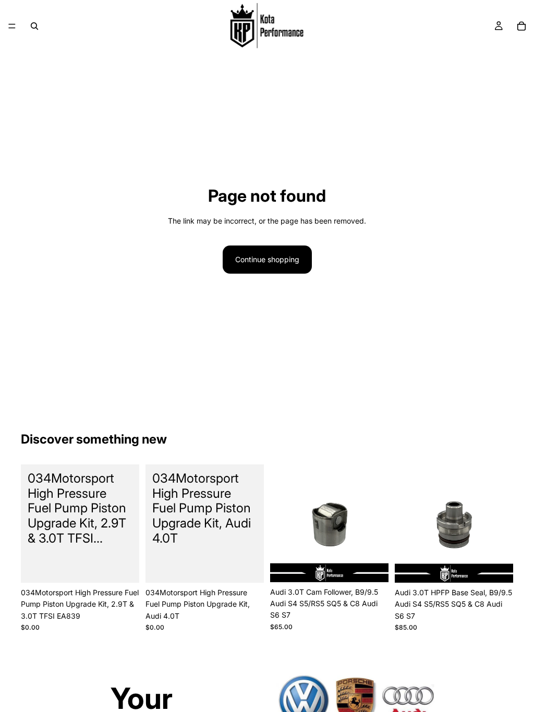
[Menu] (12, 26)
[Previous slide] (281, 523)
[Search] (34, 26)
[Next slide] (377, 523)
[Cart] (521, 26)
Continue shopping (267, 259)
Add (131, 566)
